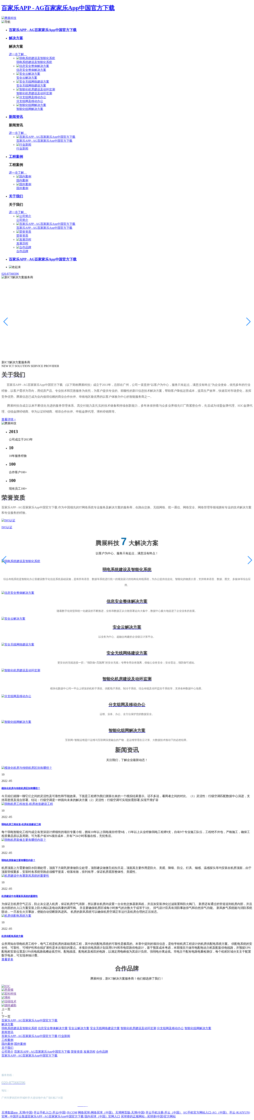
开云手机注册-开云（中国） (164, 1112)
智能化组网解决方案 (29, 108)
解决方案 (16, 38)
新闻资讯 (16, 117)
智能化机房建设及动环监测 (34, 93)
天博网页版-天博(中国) (130, 1112)
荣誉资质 (22, 235)
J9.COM (72, 1112)
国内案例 (22, 180)
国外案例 (22, 188)
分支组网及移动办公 (29, 101)
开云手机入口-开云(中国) (50, 1112)
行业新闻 (22, 148)
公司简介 (22, 220)
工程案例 (16, 156)
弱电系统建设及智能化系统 (34, 62)
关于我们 (16, 196)
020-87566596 (10, 273)
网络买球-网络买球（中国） (96, 1112)
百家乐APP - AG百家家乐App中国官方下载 (58, 7)
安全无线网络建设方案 (31, 85)
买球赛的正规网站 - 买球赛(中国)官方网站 (148, 1116)
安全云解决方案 (26, 77)
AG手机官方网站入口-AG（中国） (206, 1112)
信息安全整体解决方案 (31, 69)
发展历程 (22, 243)
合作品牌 (22, 251)
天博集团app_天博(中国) (17, 1112)
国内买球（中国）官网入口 (102, 1116)
